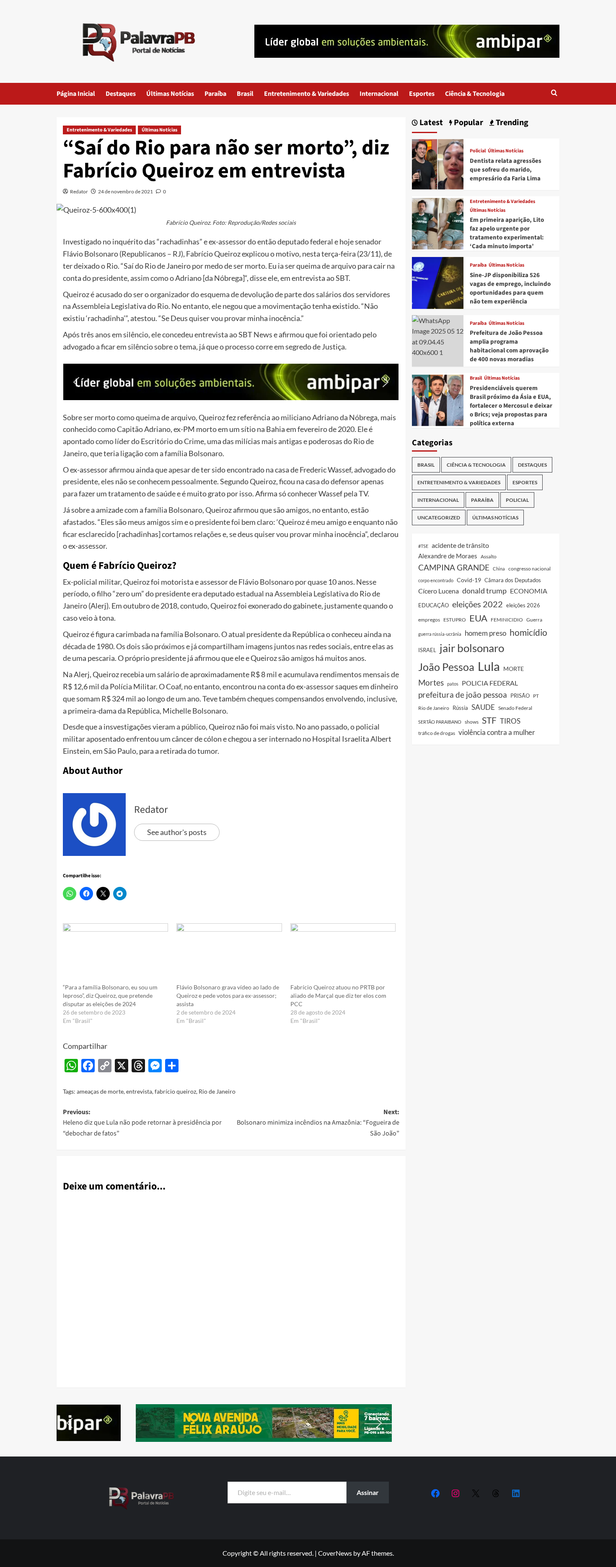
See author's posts (177, 832)
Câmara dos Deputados (512, 580)
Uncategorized (438, 517)
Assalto (489, 556)
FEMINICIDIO (507, 620)
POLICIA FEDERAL (490, 683)
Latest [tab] (430, 122)
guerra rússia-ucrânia (439, 634)
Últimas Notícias (170, 93)
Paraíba (215, 93)
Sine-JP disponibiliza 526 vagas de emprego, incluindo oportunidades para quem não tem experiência (510, 288)
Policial (478, 151)
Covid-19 (469, 580)
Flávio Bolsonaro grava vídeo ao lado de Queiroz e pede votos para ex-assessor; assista (227, 995)
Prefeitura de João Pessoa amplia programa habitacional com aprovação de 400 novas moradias (509, 346)
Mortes (431, 682)
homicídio (528, 632)
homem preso (485, 633)
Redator (79, 191)
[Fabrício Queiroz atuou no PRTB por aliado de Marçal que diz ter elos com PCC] (343, 953)
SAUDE (483, 707)
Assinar (368, 1492)
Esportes (422, 93)
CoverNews (335, 1553)
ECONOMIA (528, 591)
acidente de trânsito (460, 545)
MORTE (513, 668)
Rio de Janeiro (217, 1091)
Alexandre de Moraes (447, 556)
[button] (554, 93)
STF (489, 720)
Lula (489, 666)
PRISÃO (520, 695)
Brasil (245, 93)
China (499, 568)
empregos (429, 620)
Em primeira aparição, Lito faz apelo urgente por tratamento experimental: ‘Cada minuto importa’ (507, 233)
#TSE (423, 546)
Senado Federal (515, 708)
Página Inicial (76, 93)
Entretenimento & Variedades (306, 93)
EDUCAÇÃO (433, 605)
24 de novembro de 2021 (125, 191)
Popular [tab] (467, 122)
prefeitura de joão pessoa (462, 694)
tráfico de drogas (436, 733)
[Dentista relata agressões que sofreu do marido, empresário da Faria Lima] (437, 163)
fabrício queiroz (175, 1091)
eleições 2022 (477, 604)
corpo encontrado (435, 580)
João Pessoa (446, 666)
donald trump (484, 590)
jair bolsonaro (472, 648)
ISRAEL (427, 650)
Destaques (121, 93)
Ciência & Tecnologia (475, 93)
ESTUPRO (454, 620)
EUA (478, 618)
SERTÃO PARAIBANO (439, 721)
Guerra (534, 620)
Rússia (460, 707)
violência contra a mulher (496, 732)
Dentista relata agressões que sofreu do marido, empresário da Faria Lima (505, 170)
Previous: (142, 1122)
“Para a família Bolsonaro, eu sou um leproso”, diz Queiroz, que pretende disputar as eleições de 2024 (110, 995)
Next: (318, 1122)
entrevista (139, 1091)
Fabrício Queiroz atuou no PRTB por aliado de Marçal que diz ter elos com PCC (338, 995)
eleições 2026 (523, 605)
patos (452, 683)
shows (472, 722)
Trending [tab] (511, 122)
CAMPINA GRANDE (453, 567)
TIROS (510, 721)
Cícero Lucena (438, 591)
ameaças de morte (100, 1091)
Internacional (379, 93)
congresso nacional (529, 568)
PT (536, 696)
